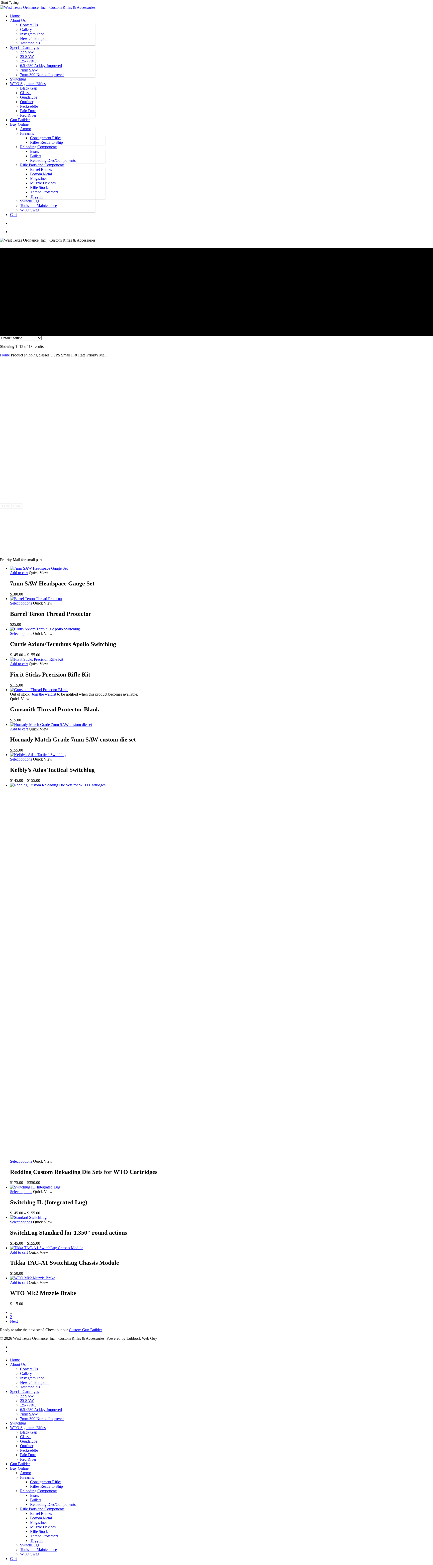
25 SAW (27, 56)
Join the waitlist (44, 694)
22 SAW (27, 52)
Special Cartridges (24, 47)
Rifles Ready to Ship (46, 142)
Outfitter (26, 102)
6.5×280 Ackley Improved (41, 65)
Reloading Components (38, 147)
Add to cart (19, 573)
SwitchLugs (29, 201)
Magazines (38, 178)
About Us (18, 20)
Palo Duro (28, 111)
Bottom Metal (41, 174)
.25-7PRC (28, 61)
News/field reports (34, 38)
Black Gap (28, 88)
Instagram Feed (32, 34)
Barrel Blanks (41, 169)
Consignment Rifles (45, 138)
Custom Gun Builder (85, 1330)
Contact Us (29, 25)
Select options (21, 603)
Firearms (27, 133)
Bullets (35, 156)
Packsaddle (29, 106)
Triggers (36, 196)
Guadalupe (28, 97)
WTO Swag (29, 210)
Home (15, 16)
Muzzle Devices (43, 183)
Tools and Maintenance (38, 205)
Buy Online (19, 124)
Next (14, 1321)
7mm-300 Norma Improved (42, 74)
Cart (13, 214)
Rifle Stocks (39, 187)
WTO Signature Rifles (28, 84)
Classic (25, 93)
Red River (28, 115)
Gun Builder (20, 120)
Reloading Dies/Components (53, 160)
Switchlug (18, 79)
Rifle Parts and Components (42, 165)
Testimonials (30, 43)
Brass (34, 151)
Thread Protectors (44, 192)
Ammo (25, 129)
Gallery (26, 29)
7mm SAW (29, 70)
